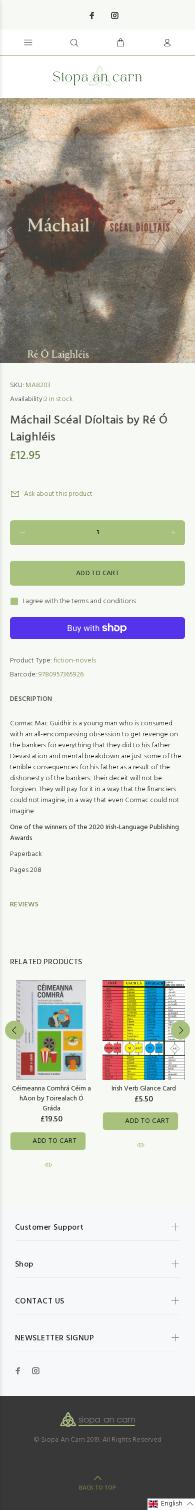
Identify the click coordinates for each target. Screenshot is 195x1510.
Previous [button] (9, 230)
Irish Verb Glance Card (144, 1088)
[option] (97, 230)
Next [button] (185, 230)
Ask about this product (58, 494)
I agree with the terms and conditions (79, 601)
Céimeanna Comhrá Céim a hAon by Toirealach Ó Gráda (51, 1098)
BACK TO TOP (97, 1488)
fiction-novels (75, 660)
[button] (171, 1504)
